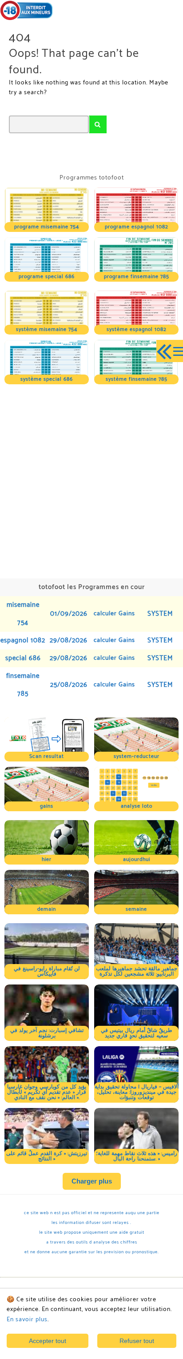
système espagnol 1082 (137, 329)
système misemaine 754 (46, 329)
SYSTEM (160, 613)
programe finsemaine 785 (136, 276)
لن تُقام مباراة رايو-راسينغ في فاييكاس (47, 971)
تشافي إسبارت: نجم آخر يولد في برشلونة (47, 1033)
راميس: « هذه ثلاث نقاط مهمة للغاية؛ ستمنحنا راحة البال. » (136, 1156)
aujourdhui (136, 859)
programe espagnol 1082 (136, 227)
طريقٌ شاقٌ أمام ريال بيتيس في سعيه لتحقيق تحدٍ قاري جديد (136, 1033)
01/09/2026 (69, 613)
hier (47, 859)
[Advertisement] (91, 480)
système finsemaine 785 (136, 379)
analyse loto (136, 806)
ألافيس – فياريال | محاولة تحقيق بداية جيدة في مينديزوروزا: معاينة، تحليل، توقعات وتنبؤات (137, 1092)
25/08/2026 (69, 684)
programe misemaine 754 (46, 227)
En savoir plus (27, 1320)
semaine (136, 909)
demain (46, 909)
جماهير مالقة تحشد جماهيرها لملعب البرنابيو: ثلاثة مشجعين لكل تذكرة (136, 971)
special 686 (23, 658)
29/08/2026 (69, 640)
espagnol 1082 (22, 640)
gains (46, 806)
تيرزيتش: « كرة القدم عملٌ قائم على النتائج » (46, 1156)
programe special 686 (47, 276)
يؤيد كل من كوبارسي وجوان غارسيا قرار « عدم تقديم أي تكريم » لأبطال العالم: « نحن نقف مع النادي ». (46, 1092)
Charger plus (92, 1181)
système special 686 (46, 379)
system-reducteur (136, 756)
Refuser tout (136, 1340)
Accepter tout (47, 1340)
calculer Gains (114, 614)
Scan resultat (46, 756)
